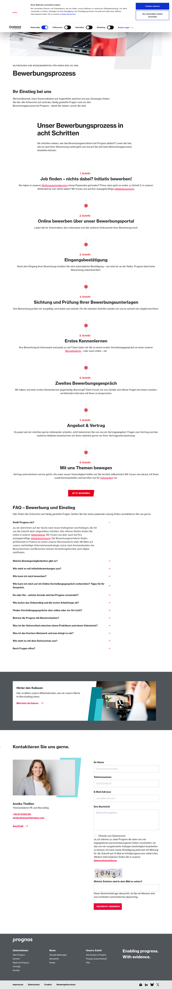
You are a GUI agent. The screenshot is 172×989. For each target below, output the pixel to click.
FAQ (88, 962)
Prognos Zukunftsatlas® (96, 959)
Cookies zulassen (152, 6)
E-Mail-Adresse (102, 791)
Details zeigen (124, 27)
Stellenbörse (38, 534)
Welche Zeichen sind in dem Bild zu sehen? (118, 881)
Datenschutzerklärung (105, 860)
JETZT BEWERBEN (81, 493)
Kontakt (16, 970)
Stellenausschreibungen (55, 185)
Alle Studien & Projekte (96, 955)
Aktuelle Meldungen (58, 955)
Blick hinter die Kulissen (27, 703)
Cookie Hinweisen (68, 14)
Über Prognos (19, 955)
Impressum (18, 984)
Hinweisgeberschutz (66, 984)
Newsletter (54, 959)
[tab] (61, 522)
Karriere (16, 959)
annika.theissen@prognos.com (28, 818)
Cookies (48, 984)
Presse (52, 962)
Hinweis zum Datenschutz (112, 835)
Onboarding (106, 477)
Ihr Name (99, 762)
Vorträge (16, 966)
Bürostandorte (73, 350)
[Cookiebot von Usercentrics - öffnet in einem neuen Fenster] (15, 27)
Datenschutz (34, 984)
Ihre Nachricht (102, 806)
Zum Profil (18, 826)
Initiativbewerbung (124, 188)
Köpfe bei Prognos (21, 962)
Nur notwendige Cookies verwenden (152, 15)
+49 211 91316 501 (22, 814)
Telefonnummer (103, 777)
